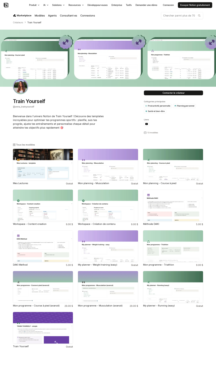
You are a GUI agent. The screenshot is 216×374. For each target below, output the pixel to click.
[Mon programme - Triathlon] (173, 246)
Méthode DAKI (151, 223)
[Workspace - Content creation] (43, 205)
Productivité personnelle (159, 106)
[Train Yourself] (43, 328)
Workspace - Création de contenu (97, 223)
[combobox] (182, 15)
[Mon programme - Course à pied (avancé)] (43, 287)
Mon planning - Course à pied (159, 183)
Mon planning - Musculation (93, 183)
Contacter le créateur (174, 92)
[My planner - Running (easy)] (173, 287)
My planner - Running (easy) (159, 305)
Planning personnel (185, 106)
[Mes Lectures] (43, 164)
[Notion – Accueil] (6, 5)
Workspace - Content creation (29, 223)
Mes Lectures (20, 183)
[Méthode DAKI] (173, 205)
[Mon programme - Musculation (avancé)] (108, 287)
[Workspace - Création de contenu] (108, 205)
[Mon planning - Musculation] (108, 164)
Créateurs (18, 22)
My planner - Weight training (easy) (97, 264)
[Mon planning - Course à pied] (173, 164)
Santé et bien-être (156, 111)
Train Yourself (34, 22)
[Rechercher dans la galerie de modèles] (199, 15)
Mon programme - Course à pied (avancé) (36, 305)
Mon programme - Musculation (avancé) (100, 305)
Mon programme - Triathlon (158, 264)
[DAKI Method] (43, 246)
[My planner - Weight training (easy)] (108, 246)
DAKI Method (20, 264)
